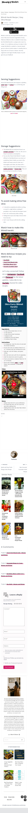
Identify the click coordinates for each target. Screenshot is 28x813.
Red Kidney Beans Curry (10, 264)
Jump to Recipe (9, 29)
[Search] (22, 739)
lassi (6, 84)
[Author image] (2, 23)
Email (6, 639)
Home (5, 797)
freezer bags (17, 169)
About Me (9, 799)
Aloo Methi (6, 260)
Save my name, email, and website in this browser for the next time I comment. (14, 651)
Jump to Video (20, 29)
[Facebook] (22, 797)
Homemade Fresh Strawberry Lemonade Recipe (5, 516)
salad (2, 84)
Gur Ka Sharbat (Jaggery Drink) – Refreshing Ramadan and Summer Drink (19, 493)
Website (6, 646)
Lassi (11, 113)
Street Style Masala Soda (10, 262)
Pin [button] (15, 314)
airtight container (8, 151)
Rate (21, 314)
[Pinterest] (25, 800)
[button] (11, 309)
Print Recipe (15, 32)
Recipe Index (11, 797)
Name (6, 631)
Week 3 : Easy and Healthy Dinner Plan (18, 784)
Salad (16, 113)
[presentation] (6, 483)
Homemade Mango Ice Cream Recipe (5, 537)
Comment (7, 609)
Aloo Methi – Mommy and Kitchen (16, 584)
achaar (12, 84)
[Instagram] (25, 797)
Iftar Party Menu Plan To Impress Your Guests (19, 763)
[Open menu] (25, 2)
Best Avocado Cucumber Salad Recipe (22, 468)
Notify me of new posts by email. (13, 663)
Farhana (6, 22)
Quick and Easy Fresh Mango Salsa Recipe (6, 467)
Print (8, 314)
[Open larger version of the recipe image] (14, 295)
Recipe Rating (7, 604)
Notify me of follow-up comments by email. (13, 658)
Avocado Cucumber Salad (10, 266)
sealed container (8, 169)
